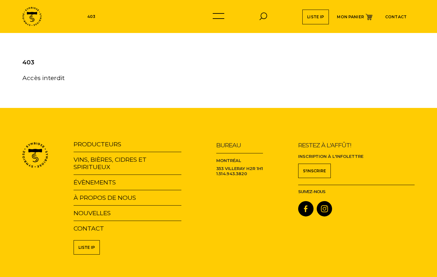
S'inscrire (314, 170)
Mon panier (350, 16)
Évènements (95, 182)
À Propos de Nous (105, 197)
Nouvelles (92, 213)
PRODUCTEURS (97, 144)
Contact (396, 16)
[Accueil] (32, 16)
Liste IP (315, 16)
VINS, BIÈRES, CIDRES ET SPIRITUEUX (110, 163)
